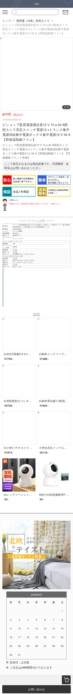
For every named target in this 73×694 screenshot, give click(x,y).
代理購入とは (13, 200)
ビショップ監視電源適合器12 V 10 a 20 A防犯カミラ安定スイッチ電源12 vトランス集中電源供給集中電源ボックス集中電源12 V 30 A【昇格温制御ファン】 (35, 29)
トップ (6, 21)
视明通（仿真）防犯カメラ (33, 21)
